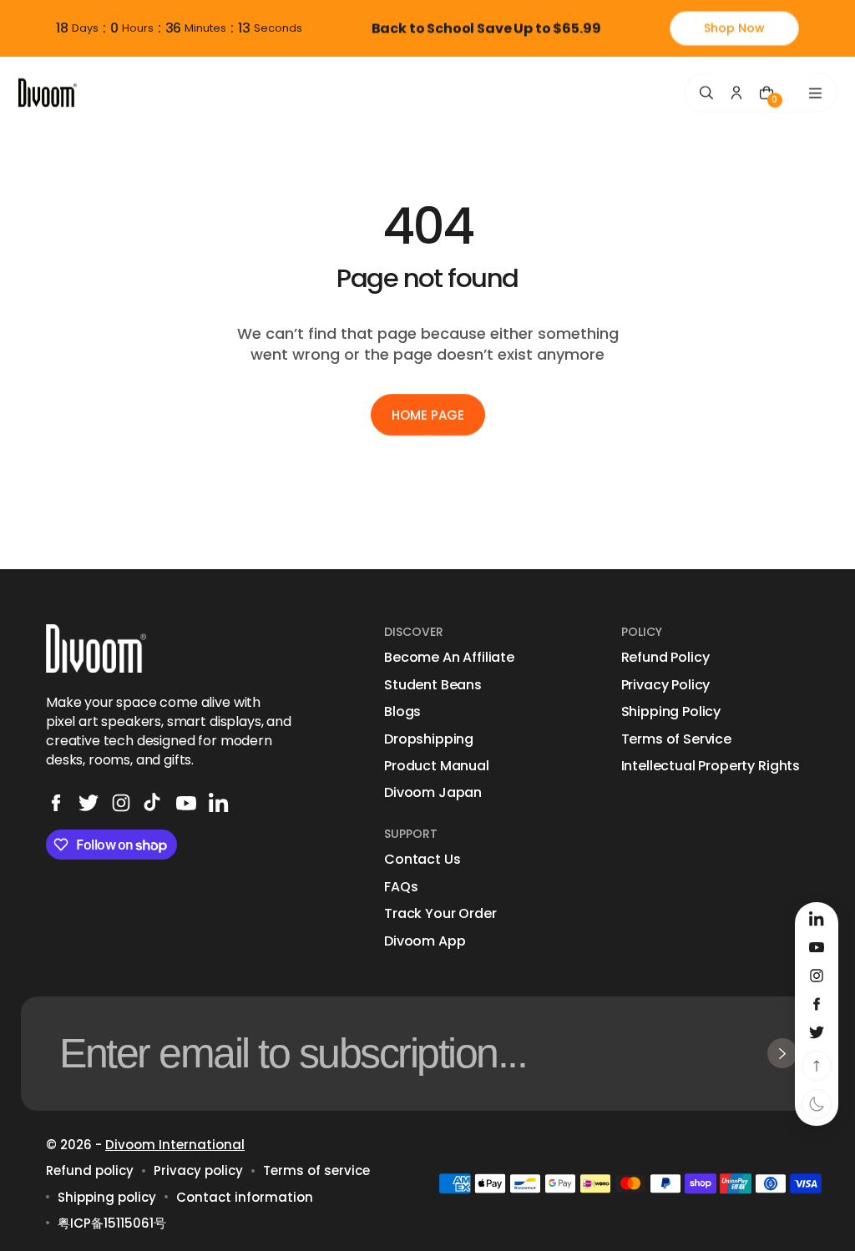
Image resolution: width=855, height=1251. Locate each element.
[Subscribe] (782, 1053)
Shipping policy (107, 1197)
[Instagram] (121, 803)
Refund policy (90, 1170)
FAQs (400, 887)
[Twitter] (88, 803)
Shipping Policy (671, 712)
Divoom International (175, 1144)
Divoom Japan (433, 793)
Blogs (402, 712)
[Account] (736, 93)
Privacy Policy (666, 685)
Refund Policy (665, 657)
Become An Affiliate (449, 657)
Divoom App (424, 941)
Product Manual (436, 766)
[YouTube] (186, 803)
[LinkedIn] (219, 803)
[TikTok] (154, 803)
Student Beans (433, 685)
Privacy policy (198, 1170)
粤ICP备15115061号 (112, 1223)
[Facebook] (56, 803)
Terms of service (316, 1170)
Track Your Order (440, 914)
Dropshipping (428, 739)
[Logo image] (47, 92)
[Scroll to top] (816, 1066)
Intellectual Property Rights (711, 766)
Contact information (244, 1197)
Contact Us (422, 859)
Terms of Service (676, 739)
